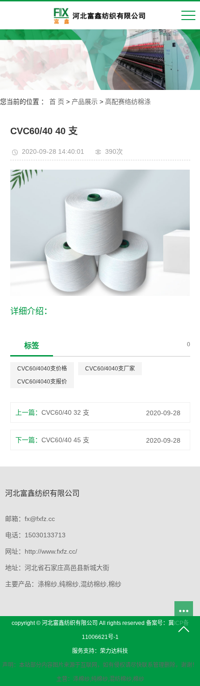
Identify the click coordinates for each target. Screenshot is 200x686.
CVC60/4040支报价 (42, 381)
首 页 (56, 101)
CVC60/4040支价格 (42, 368)
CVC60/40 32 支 (65, 412)
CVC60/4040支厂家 (110, 368)
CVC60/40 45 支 (65, 440)
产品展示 (85, 101)
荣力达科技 (114, 651)
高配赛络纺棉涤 (128, 101)
